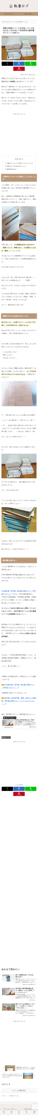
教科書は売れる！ (12, 169)
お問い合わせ (28, 1109)
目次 (16, 159)
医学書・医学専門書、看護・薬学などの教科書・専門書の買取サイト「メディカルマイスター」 (18, 701)
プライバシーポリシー (9, 1109)
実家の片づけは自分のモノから (16, 166)
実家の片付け (7, 737)
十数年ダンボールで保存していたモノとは (20, 163)
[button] (34, 578)
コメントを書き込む (19, 1090)
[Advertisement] (19, 135)
